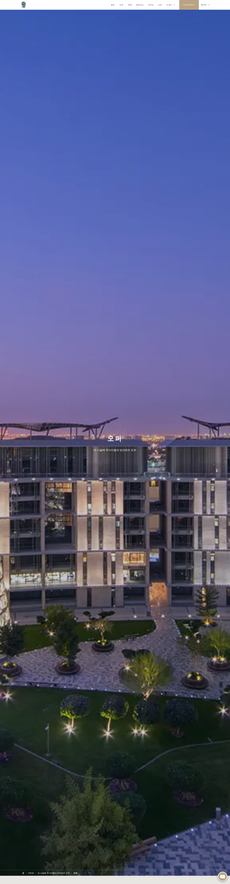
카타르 (31, 872)
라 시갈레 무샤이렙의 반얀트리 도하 (54, 872)
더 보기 (169, 5)
